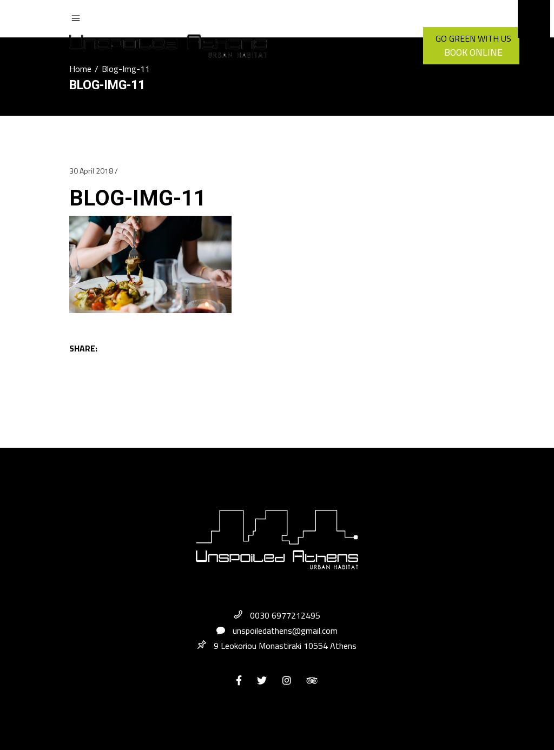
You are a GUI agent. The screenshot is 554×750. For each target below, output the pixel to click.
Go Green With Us (473, 38)
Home (80, 68)
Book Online (473, 52)
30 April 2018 (91, 170)
